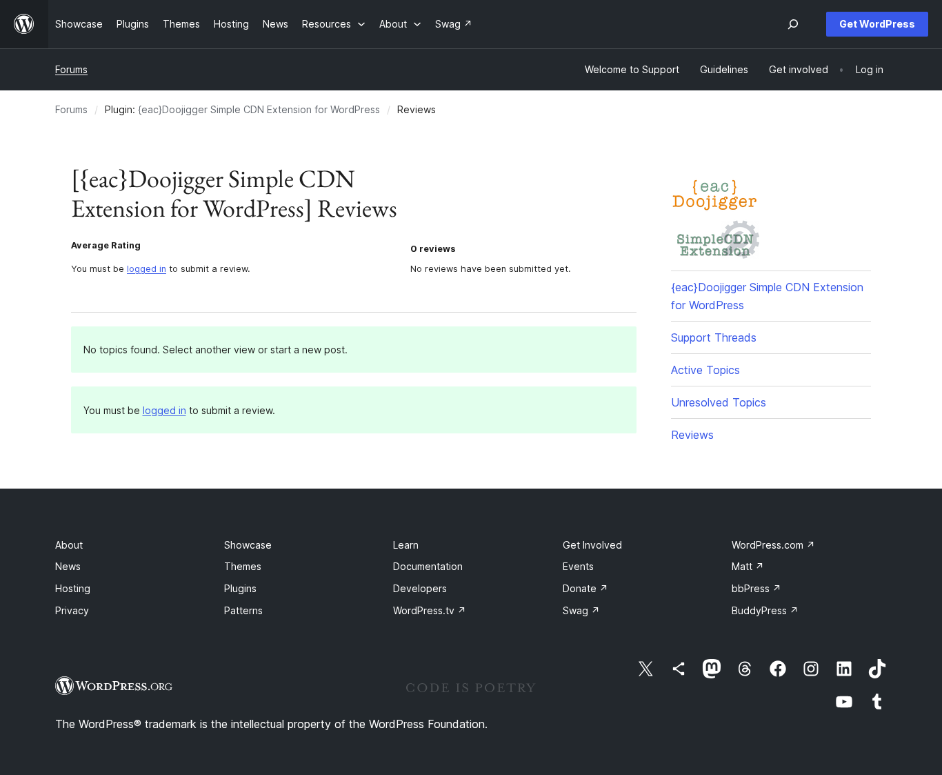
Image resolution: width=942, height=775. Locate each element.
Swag (581, 610)
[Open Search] (793, 24)
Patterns (243, 610)
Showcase (248, 545)
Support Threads (713, 337)
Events (578, 566)
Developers (420, 588)
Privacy (72, 610)
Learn (406, 545)
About (69, 545)
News (68, 566)
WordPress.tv (429, 610)
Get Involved (592, 545)
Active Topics (705, 370)
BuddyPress (765, 610)
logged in (146, 269)
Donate (585, 588)
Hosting (72, 588)
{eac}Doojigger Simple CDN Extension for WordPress (259, 109)
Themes (242, 566)
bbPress (756, 588)
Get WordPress (877, 24)
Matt (748, 566)
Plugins (240, 588)
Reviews (692, 435)
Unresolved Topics (718, 402)
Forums (71, 69)
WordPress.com (773, 545)
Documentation (428, 566)
